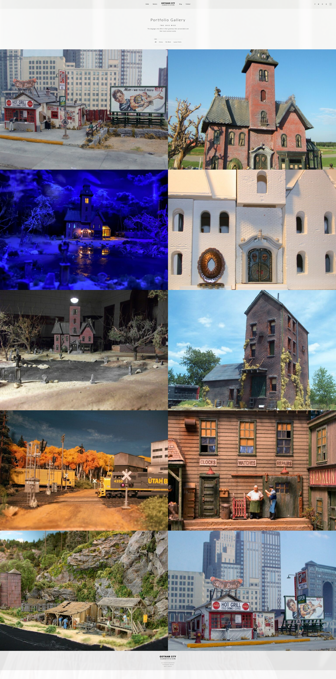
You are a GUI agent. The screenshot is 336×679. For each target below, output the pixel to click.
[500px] (326, 4)
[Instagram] (322, 4)
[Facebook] (314, 4)
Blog (180, 4)
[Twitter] (318, 4)
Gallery (155, 4)
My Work (168, 42)
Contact (188, 4)
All (155, 42)
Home (147, 4)
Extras (161, 42)
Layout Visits (177, 42)
